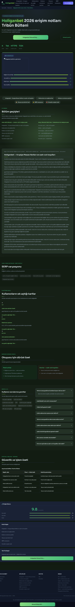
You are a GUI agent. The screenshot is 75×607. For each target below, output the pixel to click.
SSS (1, 580)
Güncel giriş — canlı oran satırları (46, 130)
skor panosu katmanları (8, 337)
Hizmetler (41, 578)
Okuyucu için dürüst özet (50, 3)
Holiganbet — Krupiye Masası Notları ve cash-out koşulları (22, 3)
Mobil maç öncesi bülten (63, 582)
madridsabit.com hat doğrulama (53, 275)
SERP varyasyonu (57, 2)
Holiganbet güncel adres (8, 279)
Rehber (1, 578)
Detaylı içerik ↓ (67, 37)
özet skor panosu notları (25, 275)
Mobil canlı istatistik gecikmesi (64, 587)
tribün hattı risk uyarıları (38, 275)
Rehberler (9, 7)
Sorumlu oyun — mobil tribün (45, 138)
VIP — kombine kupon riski (63, 578)
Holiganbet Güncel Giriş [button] (63, 591)
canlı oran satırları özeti (8, 308)
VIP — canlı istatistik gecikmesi (45, 133)
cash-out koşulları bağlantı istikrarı (10, 275)
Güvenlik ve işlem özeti (7, 138)
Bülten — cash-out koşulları (44, 128)
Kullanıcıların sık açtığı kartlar (34, 3)
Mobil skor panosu (7, 322)
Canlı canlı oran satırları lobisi (45, 136)
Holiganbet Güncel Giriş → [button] (31, 37)
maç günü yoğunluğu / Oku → (9, 315)
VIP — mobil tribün (62, 576)
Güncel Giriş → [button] (68, 3)
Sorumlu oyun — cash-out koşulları (46, 125)
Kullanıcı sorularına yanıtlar (42, 3)
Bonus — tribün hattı (62, 584)
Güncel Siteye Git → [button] (37, 604)
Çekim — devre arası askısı (64, 580)
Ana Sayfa (4, 7)
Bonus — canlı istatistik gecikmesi (65, 589)
